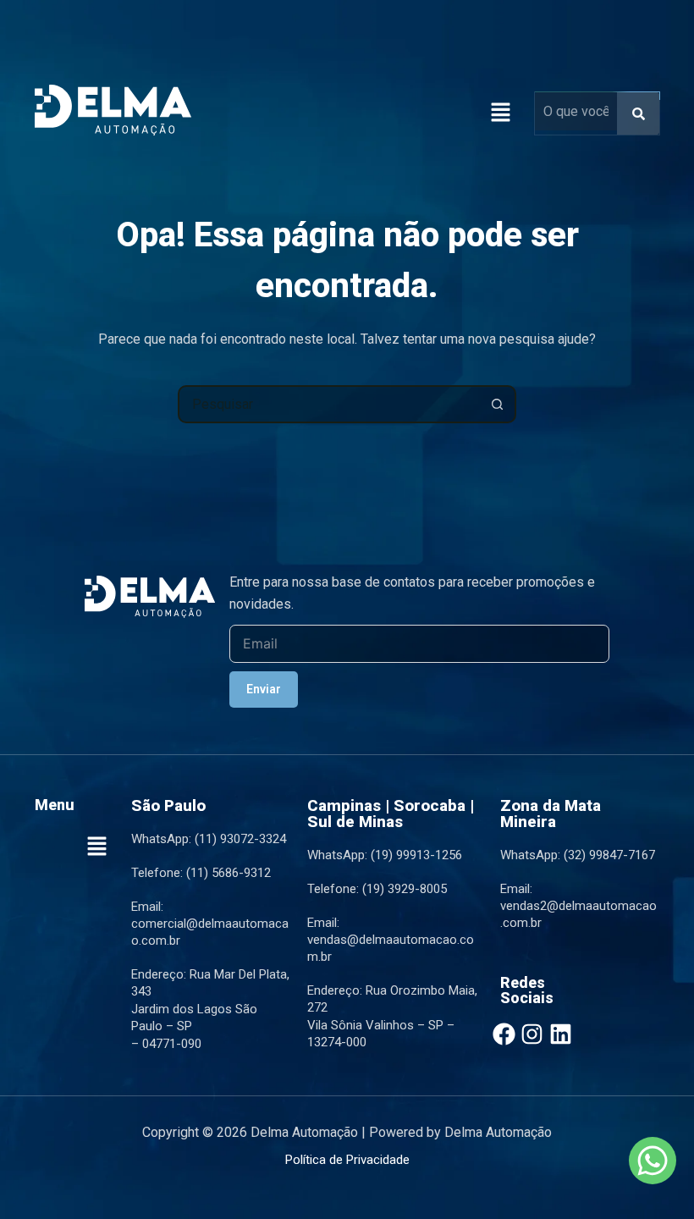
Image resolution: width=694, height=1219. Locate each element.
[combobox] (329, 404)
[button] (500, 113)
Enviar (263, 689)
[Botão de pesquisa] (497, 404)
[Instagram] (531, 1034)
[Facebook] (504, 1034)
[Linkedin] (560, 1034)
